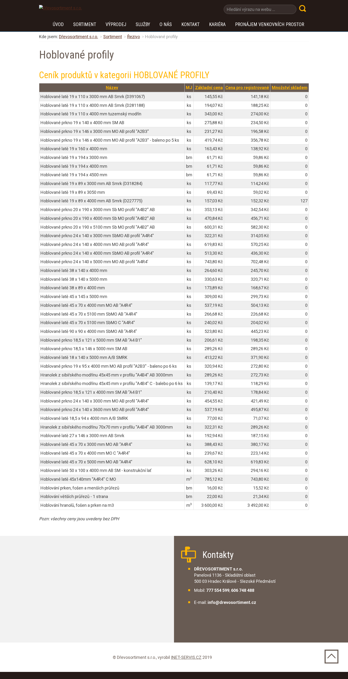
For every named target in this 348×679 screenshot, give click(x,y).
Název (112, 87)
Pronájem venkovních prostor (269, 24)
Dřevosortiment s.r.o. (78, 36)
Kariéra (217, 24)
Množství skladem (290, 87)
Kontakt (190, 24)
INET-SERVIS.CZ (186, 657)
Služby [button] (143, 24)
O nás (166, 24)
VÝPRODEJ (116, 24)
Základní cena (209, 87)
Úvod (58, 24)
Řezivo (133, 36)
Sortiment (112, 36)
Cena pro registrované (247, 87)
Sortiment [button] (84, 24)
